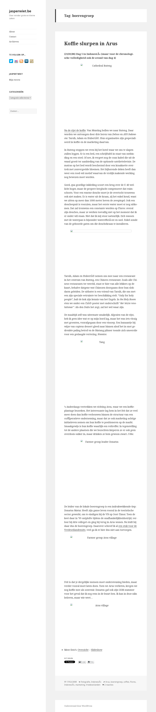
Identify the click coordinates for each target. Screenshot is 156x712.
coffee (126, 681)
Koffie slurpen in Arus (90, 43)
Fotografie (85, 681)
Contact (12, 36)
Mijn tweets (14, 79)
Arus (107, 681)
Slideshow (96, 649)
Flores (133, 681)
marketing (80, 684)
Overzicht (83, 649)
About (12, 31)
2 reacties (108, 684)
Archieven (14, 41)
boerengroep (117, 681)
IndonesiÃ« (96, 681)
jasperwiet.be (20, 11)
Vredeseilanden (93, 684)
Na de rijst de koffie (75, 130)
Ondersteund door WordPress (78, 706)
